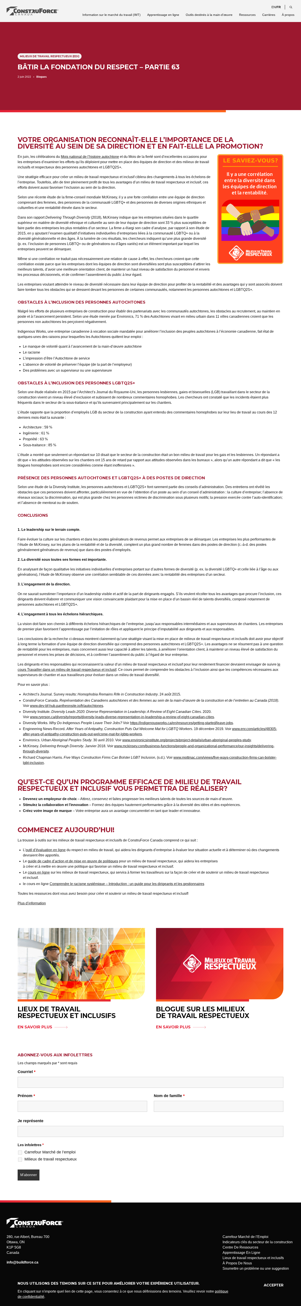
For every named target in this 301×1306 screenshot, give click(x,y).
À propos (288, 15)
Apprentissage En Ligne (241, 1252)
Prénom (26, 1096)
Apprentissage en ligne (163, 15)
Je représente (30, 1121)
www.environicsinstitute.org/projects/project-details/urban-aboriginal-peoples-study (186, 740)
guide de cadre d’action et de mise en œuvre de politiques (73, 861)
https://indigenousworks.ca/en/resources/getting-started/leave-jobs (181, 723)
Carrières (268, 15)
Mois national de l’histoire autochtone (90, 157)
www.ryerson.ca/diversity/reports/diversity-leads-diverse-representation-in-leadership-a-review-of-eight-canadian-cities (122, 717)
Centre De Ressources (240, 1247)
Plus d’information (32, 903)
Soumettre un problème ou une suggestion (256, 1268)
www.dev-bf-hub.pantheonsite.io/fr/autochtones (66, 706)
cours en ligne (39, 872)
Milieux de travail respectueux (50, 1159)
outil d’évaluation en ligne (46, 850)
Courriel (26, 1072)
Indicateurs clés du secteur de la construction (258, 1242)
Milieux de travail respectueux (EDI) (49, 56)
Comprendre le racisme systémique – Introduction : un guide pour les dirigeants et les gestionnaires (127, 884)
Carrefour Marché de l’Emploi (245, 1237)
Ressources (247, 15)
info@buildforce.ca (22, 1262)
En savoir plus (35, 1027)
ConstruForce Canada (32, 11)
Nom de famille (169, 1096)
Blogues (41, 76)
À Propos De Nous (237, 1263)
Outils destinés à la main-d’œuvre (209, 15)
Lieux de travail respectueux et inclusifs (253, 1258)
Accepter (273, 1285)
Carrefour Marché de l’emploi (50, 1152)
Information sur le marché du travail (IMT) (111, 15)
